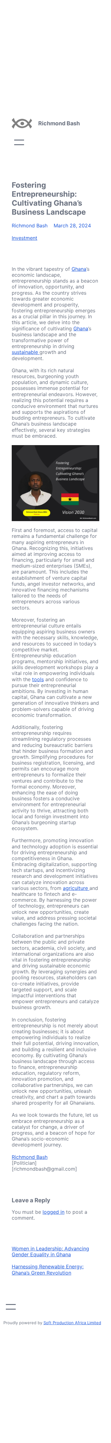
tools (38, 679)
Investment (24, 238)
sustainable (25, 352)
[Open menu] (19, 142)
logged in (53, 1212)
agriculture (76, 888)
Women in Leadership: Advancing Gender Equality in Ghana (50, 1251)
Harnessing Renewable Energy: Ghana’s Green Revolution (48, 1269)
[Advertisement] (55, 56)
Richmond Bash (59, 123)
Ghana (79, 269)
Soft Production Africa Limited (72, 1322)
